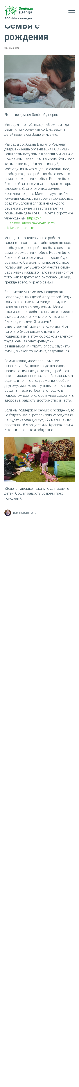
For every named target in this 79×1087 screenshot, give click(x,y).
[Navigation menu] (71, 12)
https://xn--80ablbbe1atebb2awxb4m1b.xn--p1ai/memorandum (30, 223)
